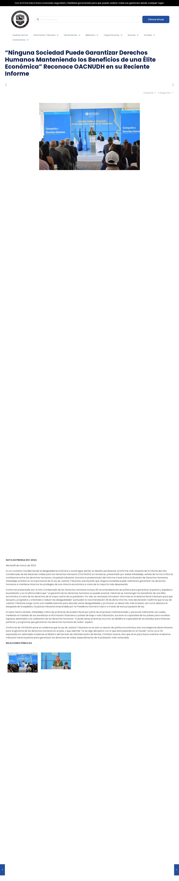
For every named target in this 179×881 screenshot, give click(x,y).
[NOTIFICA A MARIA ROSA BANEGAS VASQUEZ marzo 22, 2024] (176, 869)
